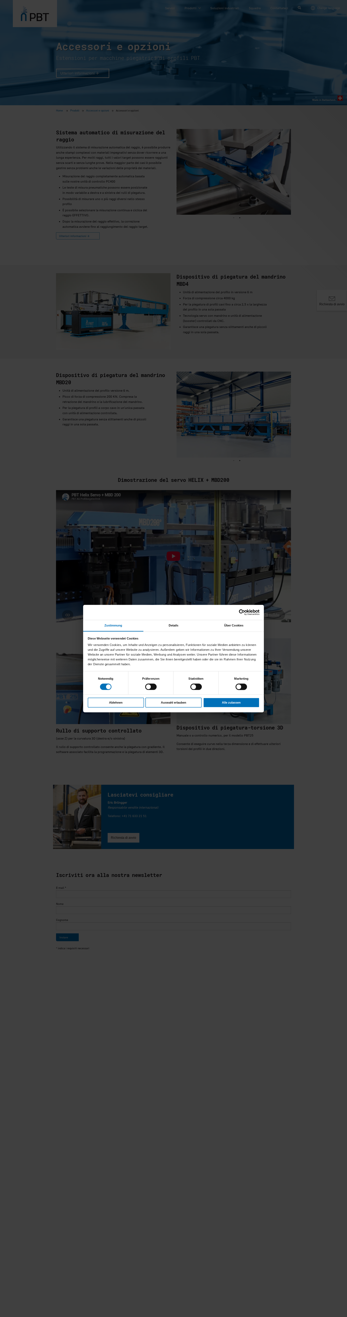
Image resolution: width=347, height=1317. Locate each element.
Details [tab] (174, 625)
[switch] (151, 687)
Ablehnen (115, 702)
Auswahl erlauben (173, 702)
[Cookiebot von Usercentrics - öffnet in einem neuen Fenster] (241, 612)
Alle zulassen (231, 702)
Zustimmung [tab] (113, 625)
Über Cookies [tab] (233, 625)
